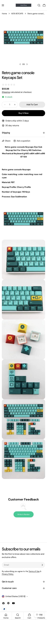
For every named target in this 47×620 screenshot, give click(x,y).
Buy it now (23, 113)
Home (4, 13)
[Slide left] (20, 64)
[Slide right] (27, 64)
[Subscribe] (42, 565)
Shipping (6, 92)
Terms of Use (34, 571)
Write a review (23, 514)
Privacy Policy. (8, 574)
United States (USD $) (15, 596)
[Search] (38, 5)
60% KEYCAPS (17, 13)
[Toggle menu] (2, 5)
